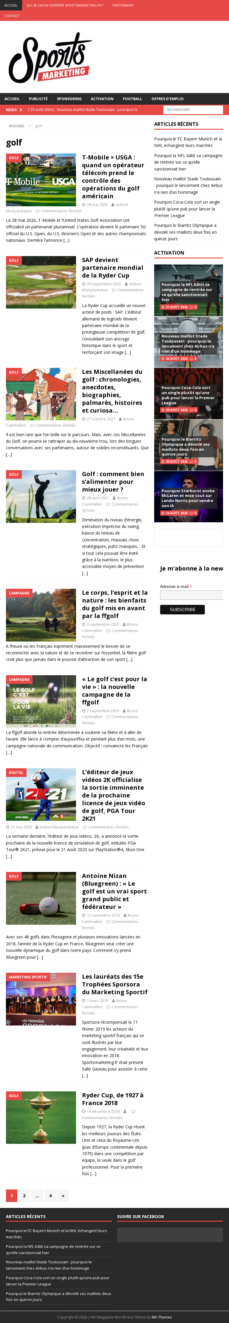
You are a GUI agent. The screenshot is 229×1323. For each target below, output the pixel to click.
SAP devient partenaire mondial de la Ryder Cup (112, 267)
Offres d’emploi (167, 98)
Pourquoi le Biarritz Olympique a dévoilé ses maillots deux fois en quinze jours (185, 231)
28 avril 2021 (98, 498)
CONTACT (12, 15)
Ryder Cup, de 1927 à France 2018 (113, 1099)
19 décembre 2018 (103, 1111)
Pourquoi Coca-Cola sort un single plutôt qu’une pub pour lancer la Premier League (187, 208)
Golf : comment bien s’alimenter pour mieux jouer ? (113, 481)
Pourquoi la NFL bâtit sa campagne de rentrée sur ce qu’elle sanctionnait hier (188, 162)
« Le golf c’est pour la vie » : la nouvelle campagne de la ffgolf (114, 690)
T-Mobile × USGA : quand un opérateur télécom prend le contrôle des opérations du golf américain (113, 176)
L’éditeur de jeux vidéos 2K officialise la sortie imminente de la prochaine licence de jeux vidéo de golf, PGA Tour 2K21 (113, 795)
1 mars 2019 (97, 1000)
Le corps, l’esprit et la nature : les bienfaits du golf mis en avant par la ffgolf (115, 604)
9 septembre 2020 (103, 624)
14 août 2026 (177, 513)
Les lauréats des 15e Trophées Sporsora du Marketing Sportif (115, 984)
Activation (102, 98)
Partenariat (123, 5)
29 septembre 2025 (104, 283)
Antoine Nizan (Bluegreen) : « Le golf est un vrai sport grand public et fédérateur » (114, 891)
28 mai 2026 (97, 204)
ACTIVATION (169, 253)
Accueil (12, 98)
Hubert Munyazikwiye (59, 827)
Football (132, 98)
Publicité (38, 98)
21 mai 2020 (21, 827)
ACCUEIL (11, 5)
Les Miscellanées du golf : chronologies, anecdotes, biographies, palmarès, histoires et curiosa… (112, 391)
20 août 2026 (177, 359)
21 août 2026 (177, 307)
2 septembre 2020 (103, 710)
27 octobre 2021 (101, 419)
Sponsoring (69, 98)
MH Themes (162, 1317)
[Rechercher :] (193, 109)
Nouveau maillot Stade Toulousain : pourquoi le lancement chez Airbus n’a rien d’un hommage (188, 185)
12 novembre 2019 (103, 915)
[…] (66, 240)
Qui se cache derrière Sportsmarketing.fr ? (65, 5)
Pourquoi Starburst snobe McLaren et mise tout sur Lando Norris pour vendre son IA (188, 498)
